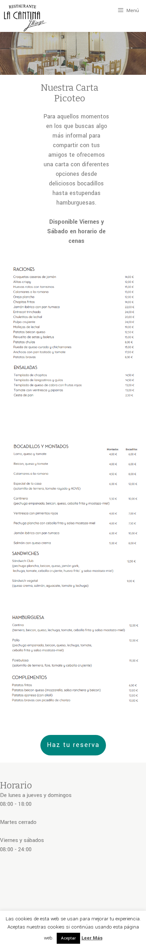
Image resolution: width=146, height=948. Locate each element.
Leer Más (92, 938)
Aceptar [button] (68, 938)
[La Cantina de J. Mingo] (25, 19)
